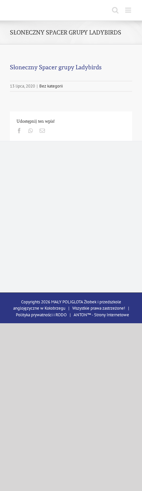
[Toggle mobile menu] (128, 10)
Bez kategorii (51, 86)
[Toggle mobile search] (115, 10)
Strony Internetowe (111, 315)
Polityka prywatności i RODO (41, 315)
